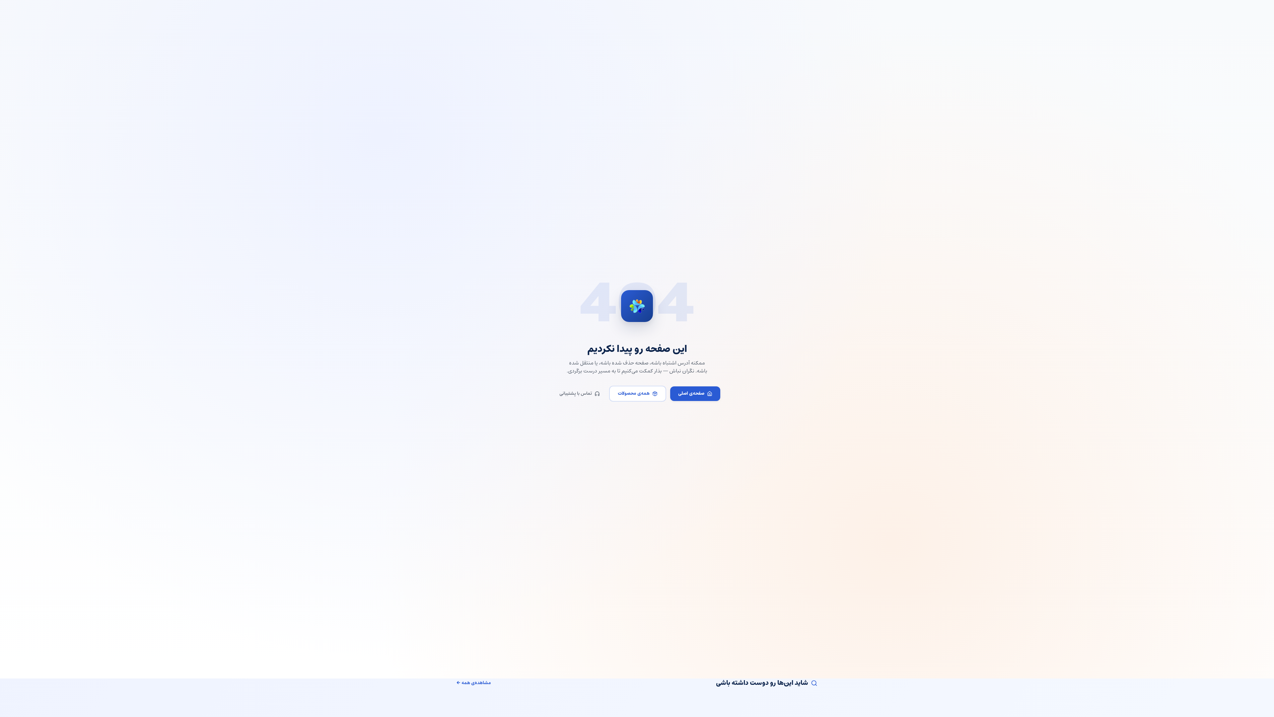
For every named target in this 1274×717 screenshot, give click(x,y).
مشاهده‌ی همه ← (474, 683)
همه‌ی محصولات (634, 393)
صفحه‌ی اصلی (691, 393)
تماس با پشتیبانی (575, 393)
